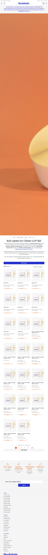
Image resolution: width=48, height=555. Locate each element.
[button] (1, 3)
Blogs (42, 0)
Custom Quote (7, 495)
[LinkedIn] (4, 1)
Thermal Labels (7, 512)
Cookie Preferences (8, 545)
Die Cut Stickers (7, 510)
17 (28, 447)
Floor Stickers (6, 520)
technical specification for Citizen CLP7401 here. (28, 248)
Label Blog (6, 537)
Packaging (6, 525)
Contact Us (6, 550)
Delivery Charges (7, 547)
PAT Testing (6, 529)
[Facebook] (1, 1)
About (38, 0)
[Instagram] (9, 1)
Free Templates (7, 498)
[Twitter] (3, 1)
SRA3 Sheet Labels (7, 505)
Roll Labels (6, 507)
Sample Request (7, 496)
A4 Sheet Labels (7, 500)
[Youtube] (6, 1)
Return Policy (6, 542)
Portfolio (5, 535)
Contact (45, 0)
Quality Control (7, 527)
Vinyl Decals (6, 522)
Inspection (6, 530)
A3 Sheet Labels (7, 503)
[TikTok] (8, 1)
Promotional (6, 523)
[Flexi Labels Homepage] (24, 3)
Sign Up (24, 485)
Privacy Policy (6, 544)
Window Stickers (7, 518)
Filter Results (24, 263)
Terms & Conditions (8, 540)
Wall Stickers (6, 516)
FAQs (5, 538)
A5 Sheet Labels (7, 501)
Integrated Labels (7, 508)
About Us (5, 549)
